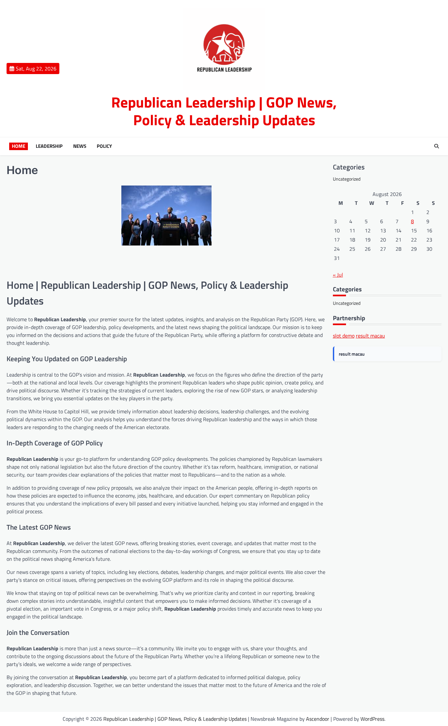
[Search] (436, 146)
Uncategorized (346, 178)
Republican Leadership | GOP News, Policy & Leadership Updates (224, 111)
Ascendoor (317, 719)
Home (18, 146)
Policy (104, 146)
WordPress (372, 719)
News (79, 146)
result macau (370, 336)
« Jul (338, 275)
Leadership (49, 146)
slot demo (344, 336)
